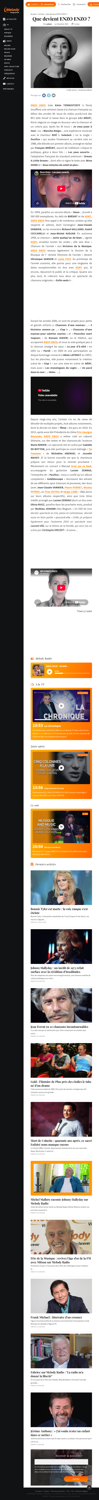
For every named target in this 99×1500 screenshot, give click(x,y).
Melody (7, 45)
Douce (7, 63)
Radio (9, 41)
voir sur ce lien (81, 466)
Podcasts (8, 70)
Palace (7, 52)
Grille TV (8, 29)
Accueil (33, 14)
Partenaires (8, 89)
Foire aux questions (58, 1491)
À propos (38, 1491)
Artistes (10, 78)
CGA (72, 1491)
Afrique (7, 33)
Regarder (8, 36)
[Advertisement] (61, 299)
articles (41, 14)
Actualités (11, 19)
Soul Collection (11, 66)
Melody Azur (9, 49)
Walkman (8, 56)
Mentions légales (82, 1491)
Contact (10, 84)
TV (8, 25)
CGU (67, 1491)
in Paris (7, 59)
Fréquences (9, 74)
